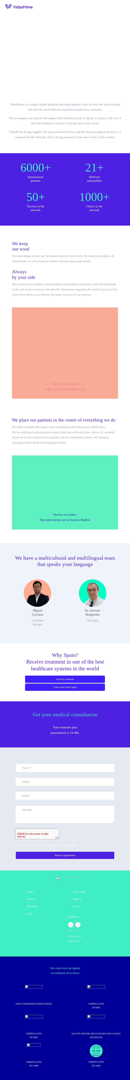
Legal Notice (74, 941)
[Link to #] (65, 63)
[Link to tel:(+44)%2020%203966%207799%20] (110, 7)
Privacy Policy (70, 845)
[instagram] (70, 924)
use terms (54, 845)
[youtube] (78, 924)
